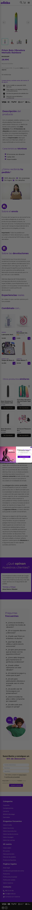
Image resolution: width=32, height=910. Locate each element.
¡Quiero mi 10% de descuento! (24, 456)
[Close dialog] (31, 447)
